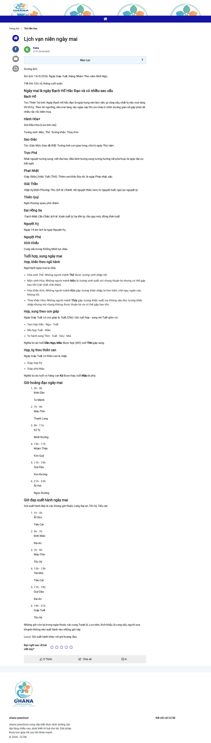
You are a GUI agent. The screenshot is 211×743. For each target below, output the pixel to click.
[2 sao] (57, 647)
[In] (15, 68)
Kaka (36, 48)
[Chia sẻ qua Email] (15, 59)
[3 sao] (61, 647)
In (125, 659)
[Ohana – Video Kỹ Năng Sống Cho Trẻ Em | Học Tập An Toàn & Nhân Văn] (21, 7)
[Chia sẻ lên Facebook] (15, 49)
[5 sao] (71, 647)
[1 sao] (52, 647)
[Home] (15, 38)
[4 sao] (66, 647)
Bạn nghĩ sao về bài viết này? (35, 647)
